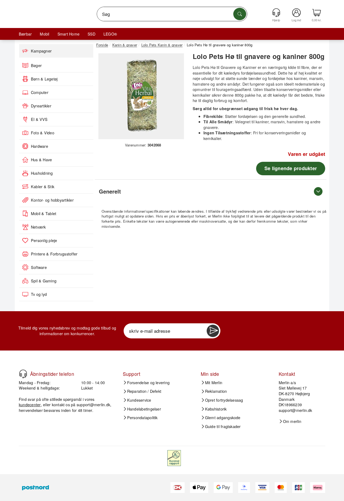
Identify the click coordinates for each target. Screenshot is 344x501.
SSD (91, 34)
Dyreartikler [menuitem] (41, 105)
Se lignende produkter (290, 168)
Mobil (44, 34)
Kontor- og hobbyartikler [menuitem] (52, 200)
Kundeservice (139, 400)
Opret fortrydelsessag (224, 400)
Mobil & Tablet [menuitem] (43, 213)
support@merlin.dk (93, 404)
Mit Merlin (213, 382)
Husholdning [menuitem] (42, 173)
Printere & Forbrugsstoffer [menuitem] (54, 254)
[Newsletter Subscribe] (213, 331)
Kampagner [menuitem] (41, 51)
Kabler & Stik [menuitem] (42, 186)
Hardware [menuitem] (39, 146)
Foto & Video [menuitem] (42, 132)
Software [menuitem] (39, 267)
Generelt (110, 191)
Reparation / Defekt (144, 391)
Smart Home (69, 34)
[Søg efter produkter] (239, 14)
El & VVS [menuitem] (39, 119)
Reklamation (216, 391)
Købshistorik (216, 409)
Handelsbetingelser (144, 409)
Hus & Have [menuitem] (41, 159)
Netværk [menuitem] (38, 227)
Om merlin (292, 421)
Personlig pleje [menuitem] (44, 240)
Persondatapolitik (142, 417)
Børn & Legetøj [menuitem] (44, 79)
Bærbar (25, 34)
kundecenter (30, 404)
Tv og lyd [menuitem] (39, 294)
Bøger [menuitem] (36, 65)
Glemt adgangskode (223, 417)
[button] (141, 96)
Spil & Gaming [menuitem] (43, 280)
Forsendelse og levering (148, 382)
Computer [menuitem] (39, 92)
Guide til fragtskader (223, 426)
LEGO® (110, 34)
